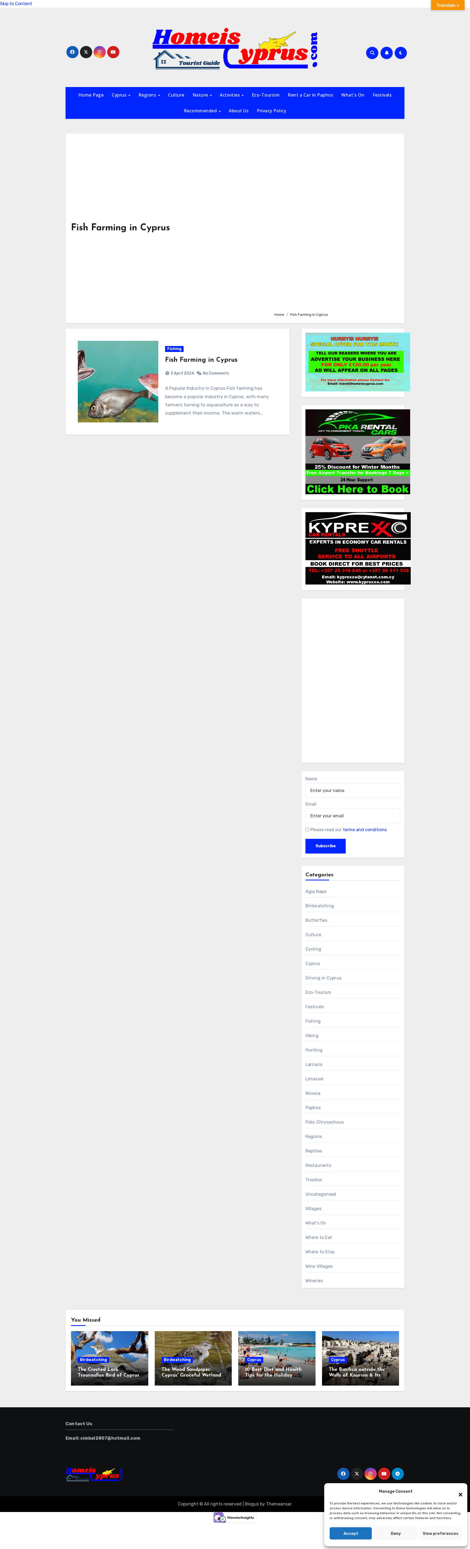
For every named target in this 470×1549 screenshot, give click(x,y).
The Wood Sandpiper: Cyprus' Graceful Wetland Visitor (191, 1375)
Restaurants (318, 1165)
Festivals (382, 95)
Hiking (312, 1035)
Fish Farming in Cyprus (201, 360)
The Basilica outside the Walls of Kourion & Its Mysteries (357, 1375)
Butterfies (316, 920)
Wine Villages (319, 1266)
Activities (230, 95)
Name (311, 778)
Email (310, 804)
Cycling (313, 949)
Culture (176, 95)
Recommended (201, 111)
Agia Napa (316, 891)
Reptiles (313, 1151)
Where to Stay (320, 1251)
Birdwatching (319, 905)
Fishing (174, 349)
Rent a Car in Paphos (310, 95)
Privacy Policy (271, 111)
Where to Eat (318, 1237)
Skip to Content (16, 3)
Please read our (348, 829)
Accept (351, 1533)
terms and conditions (365, 829)
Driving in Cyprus (323, 978)
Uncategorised (320, 1194)
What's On (352, 95)
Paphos (313, 1107)
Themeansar (278, 1504)
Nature (201, 95)
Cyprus (120, 95)
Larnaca (313, 1064)
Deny (396, 1533)
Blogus (252, 1504)
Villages (313, 1208)
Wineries (314, 1280)
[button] (458, 1491)
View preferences (441, 1533)
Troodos (313, 1179)
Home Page (91, 95)
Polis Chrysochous (324, 1122)
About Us (239, 111)
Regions (147, 95)
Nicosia (312, 1093)
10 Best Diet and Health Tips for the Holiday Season (273, 1375)
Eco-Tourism (266, 95)
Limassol (314, 1078)
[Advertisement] (335, 223)
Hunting (314, 1050)
